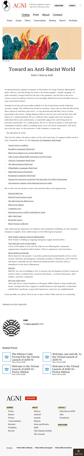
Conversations (40, 20)
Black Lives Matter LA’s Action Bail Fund (25, 153)
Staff (36, 427)
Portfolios (73, 20)
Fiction (9, 20)
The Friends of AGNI (43, 431)
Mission (37, 421)
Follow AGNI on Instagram (43, 448)
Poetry (27, 20)
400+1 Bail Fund (14, 216)
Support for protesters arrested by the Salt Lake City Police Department (37, 179)
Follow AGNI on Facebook (63, 448)
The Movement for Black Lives (21, 201)
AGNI (50, 75)
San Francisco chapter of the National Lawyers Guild (30, 183)
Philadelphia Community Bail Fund (22, 168)
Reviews (52, 20)
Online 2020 (6, 357)
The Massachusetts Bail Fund (20, 164)
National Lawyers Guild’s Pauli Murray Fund (26, 212)
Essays (19, 20)
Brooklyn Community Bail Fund (21, 149)
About (45, 15)
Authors (37, 414)
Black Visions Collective (18, 223)
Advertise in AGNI (67, 411)
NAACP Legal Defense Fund (20, 197)
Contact (57, 15)
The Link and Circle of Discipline (22, 243)
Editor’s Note (37, 75)
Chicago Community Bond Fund (21, 160)
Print (36, 15)
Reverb (62, 20)
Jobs (62, 414)
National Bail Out (15, 193)
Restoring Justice (15, 220)
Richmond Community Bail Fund (21, 175)
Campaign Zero (14, 208)
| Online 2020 (22, 304)
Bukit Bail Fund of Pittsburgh (20, 171)
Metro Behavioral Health (18, 253)
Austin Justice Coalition (18, 145)
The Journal (39, 434)
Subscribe (59, 6)
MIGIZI (11, 268)
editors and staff (32, 324)
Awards (37, 418)
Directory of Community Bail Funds (46, 140)
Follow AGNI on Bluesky (24, 448)
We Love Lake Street (16, 280)
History (37, 411)
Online (26, 15)
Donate (72, 6)
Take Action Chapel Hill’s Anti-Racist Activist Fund (29, 156)
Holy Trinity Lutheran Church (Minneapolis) (26, 237)
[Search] (80, 5)
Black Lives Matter (16, 204)
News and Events (41, 424)
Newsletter (64, 418)
